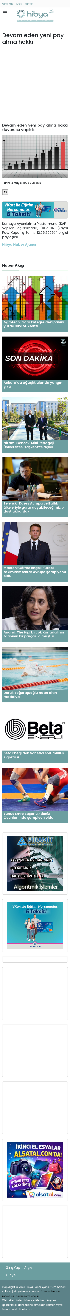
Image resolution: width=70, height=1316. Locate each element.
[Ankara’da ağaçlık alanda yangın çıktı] (35, 358)
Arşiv (19, 4)
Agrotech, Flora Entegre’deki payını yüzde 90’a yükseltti (34, 324)
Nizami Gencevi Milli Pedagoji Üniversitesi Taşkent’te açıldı (29, 445)
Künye (29, 4)
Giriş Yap (7, 4)
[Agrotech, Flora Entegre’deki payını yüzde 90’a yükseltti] (35, 297)
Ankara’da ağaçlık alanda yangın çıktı (33, 384)
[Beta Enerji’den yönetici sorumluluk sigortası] (35, 729)
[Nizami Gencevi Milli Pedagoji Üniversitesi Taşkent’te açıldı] (35, 418)
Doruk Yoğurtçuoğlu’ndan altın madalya (30, 694)
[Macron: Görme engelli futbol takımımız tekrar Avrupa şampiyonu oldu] (35, 543)
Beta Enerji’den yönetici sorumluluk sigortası (34, 755)
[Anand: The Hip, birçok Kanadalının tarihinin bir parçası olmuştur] (35, 608)
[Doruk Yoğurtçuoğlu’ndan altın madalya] (35, 668)
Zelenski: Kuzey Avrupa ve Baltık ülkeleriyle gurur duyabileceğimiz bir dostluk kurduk (35, 507)
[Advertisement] (35, 85)
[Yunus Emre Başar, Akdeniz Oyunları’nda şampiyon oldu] (35, 789)
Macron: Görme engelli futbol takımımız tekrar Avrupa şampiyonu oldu (35, 571)
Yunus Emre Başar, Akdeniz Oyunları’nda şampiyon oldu (28, 815)
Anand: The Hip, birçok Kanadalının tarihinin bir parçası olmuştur (34, 634)
